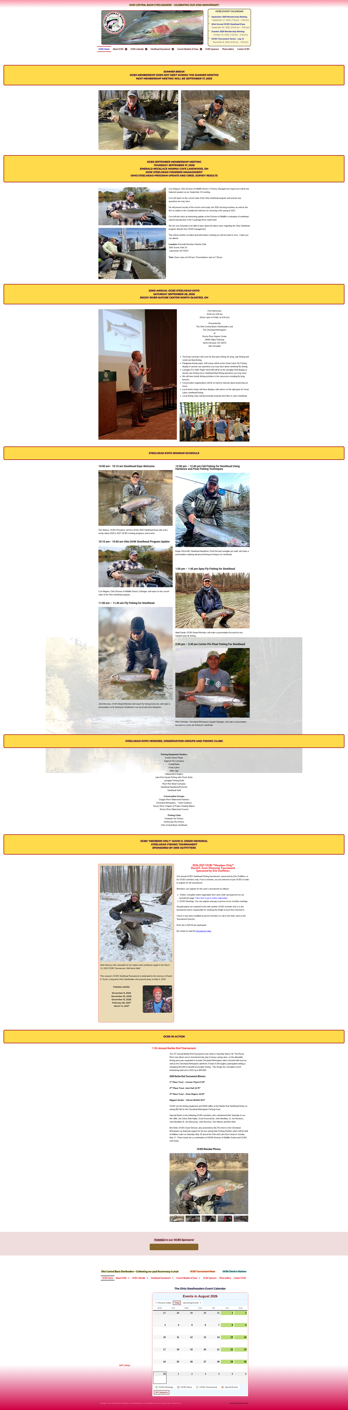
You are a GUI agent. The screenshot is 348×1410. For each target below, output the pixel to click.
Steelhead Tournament (160, 49)
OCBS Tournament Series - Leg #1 (227, 39)
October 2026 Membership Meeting (228, 31)
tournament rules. (204, 931)
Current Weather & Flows (187, 49)
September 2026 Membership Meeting (229, 17)
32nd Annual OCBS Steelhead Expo (228, 24)
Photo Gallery (228, 49)
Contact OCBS (243, 49)
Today (177, 1295)
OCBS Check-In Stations (234, 1264)
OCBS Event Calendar (229, 11)
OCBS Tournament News (202, 1264)
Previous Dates (164, 1295)
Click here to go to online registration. (211, 898)
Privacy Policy (166, 1396)
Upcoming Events (191, 1295)
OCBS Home (104, 49)
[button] (172, 1183)
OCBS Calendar (137, 49)
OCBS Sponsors (212, 49)
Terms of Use (176, 1396)
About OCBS (118, 49)
